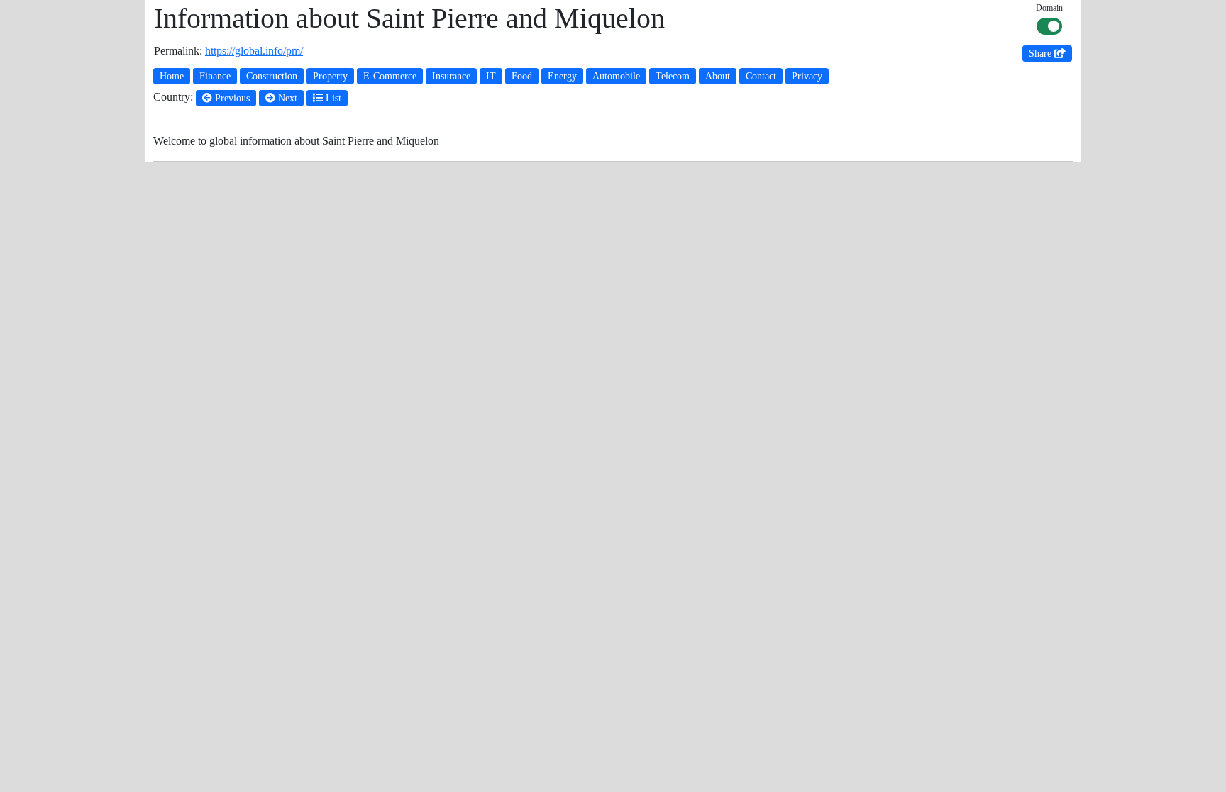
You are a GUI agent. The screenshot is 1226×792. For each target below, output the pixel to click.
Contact (761, 76)
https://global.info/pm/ (254, 51)
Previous (231, 98)
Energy (562, 76)
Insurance (451, 76)
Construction (271, 76)
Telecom (673, 76)
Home (172, 76)
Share (1041, 53)
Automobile (616, 76)
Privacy (807, 76)
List (332, 98)
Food (522, 76)
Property (330, 76)
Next (286, 98)
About (717, 76)
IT (491, 76)
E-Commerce (389, 76)
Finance (215, 76)
